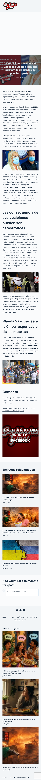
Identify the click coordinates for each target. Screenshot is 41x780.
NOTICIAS (11, 617)
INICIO (4, 617)
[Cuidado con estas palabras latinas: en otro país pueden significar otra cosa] (20, 649)
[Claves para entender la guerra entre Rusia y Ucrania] (20, 550)
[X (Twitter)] (24, 610)
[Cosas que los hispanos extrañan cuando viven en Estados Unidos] (20, 697)
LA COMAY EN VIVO (32, 617)
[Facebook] (17, 610)
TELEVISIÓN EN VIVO (20, 620)
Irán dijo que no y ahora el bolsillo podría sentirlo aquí (20, 767)
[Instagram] (20, 610)
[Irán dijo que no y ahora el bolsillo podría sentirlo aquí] (20, 484)
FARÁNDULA (20, 617)
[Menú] (36, 5)
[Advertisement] (20, 33)
